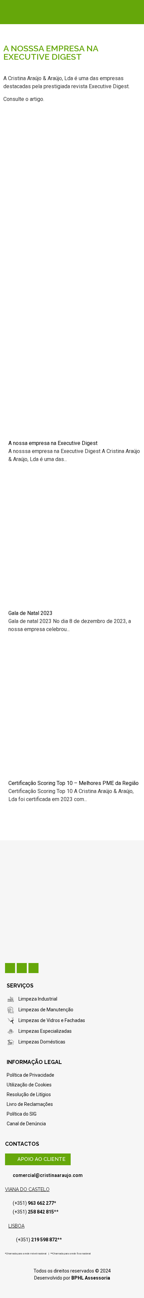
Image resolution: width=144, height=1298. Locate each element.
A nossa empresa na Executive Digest (52, 443)
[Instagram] (33, 968)
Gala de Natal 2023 (30, 613)
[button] (38, 1159)
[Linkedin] (10, 968)
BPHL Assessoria (90, 1278)
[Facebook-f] (22, 968)
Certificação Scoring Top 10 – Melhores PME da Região (73, 783)
